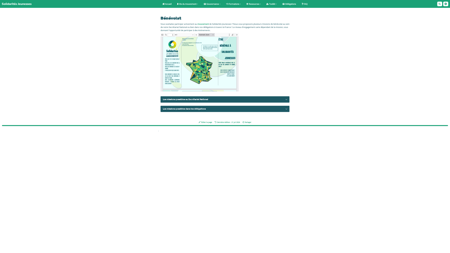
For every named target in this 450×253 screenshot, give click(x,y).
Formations (233, 4)
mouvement (203, 24)
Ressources (253, 4)
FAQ (305, 4)
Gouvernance (212, 4)
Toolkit (272, 4)
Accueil (168, 4)
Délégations (290, 4)
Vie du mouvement (188, 4)
